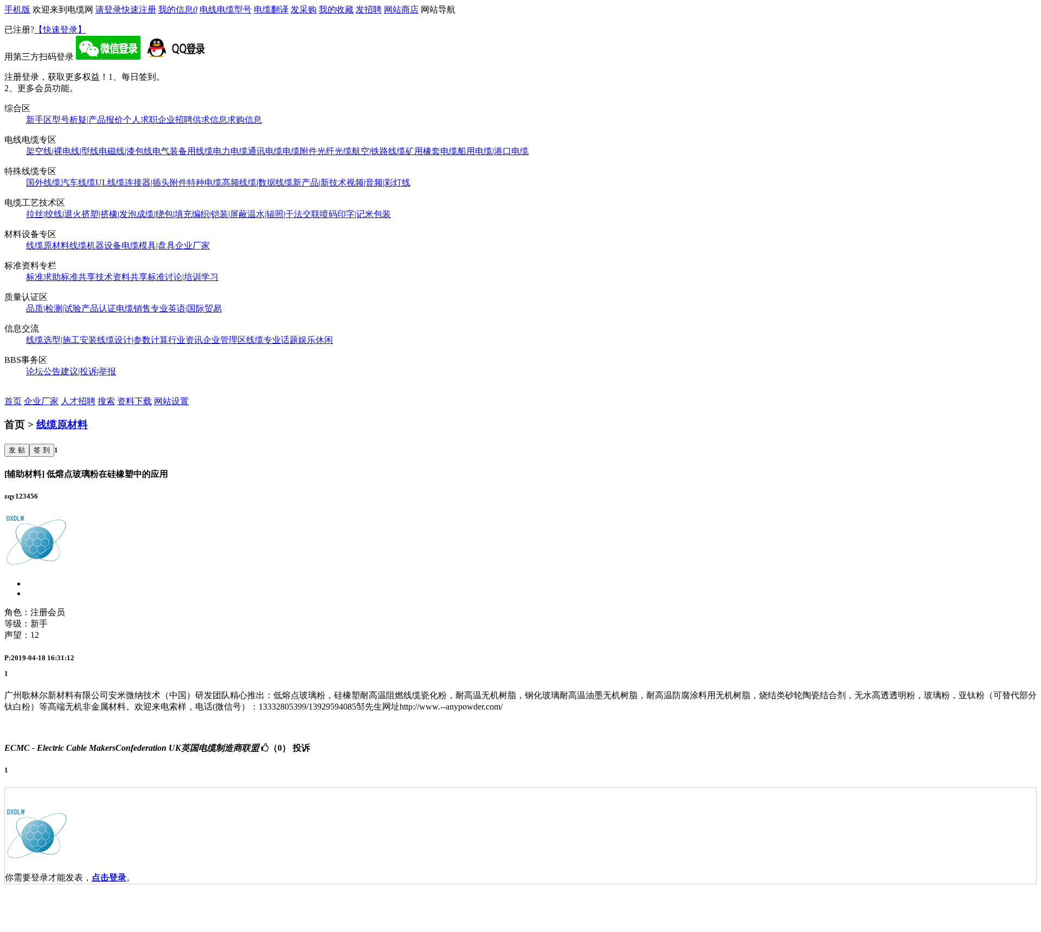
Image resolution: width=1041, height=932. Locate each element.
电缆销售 (133, 308)
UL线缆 (110, 182)
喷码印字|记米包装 (355, 214)
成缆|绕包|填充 (164, 214)
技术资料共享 (121, 277)
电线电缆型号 (226, 9)
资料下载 (134, 401)
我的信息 (177, 9)
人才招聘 (78, 401)
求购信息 (244, 119)
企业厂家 (192, 245)
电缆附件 (299, 151)
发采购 (304, 9)
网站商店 (401, 9)
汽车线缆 (78, 182)
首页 (13, 401)
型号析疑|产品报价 (87, 119)
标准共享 (78, 277)
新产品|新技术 (319, 182)
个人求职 (140, 119)
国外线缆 (43, 182)
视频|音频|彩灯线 (378, 182)
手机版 (17, 9)
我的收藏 (336, 9)
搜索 (106, 401)
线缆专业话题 (272, 339)
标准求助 (43, 277)
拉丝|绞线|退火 (53, 214)
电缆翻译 (271, 9)
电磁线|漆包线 (125, 151)
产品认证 (98, 308)
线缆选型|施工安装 (61, 339)
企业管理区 (224, 339)
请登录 (108, 9)
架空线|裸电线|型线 (62, 151)
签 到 (42, 450)
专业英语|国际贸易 (186, 308)
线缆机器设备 (95, 245)
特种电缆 (204, 182)
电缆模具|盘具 (148, 245)
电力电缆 (230, 151)
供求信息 (209, 119)
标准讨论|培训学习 (183, 277)
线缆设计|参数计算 (132, 339)
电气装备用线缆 (182, 151)
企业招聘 (175, 119)
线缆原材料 (47, 245)
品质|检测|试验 (53, 308)
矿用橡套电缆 (432, 151)
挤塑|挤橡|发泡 (109, 214)
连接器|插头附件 (156, 182)
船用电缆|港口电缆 (493, 151)
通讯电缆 (265, 151)
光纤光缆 (334, 151)
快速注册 (138, 9)
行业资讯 (185, 339)
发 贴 (17, 450)
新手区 (39, 119)
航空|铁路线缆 (379, 151)
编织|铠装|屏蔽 (219, 214)
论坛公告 (43, 371)
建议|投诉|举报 (88, 371)
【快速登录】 (60, 29)
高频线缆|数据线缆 (257, 182)
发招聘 (369, 9)
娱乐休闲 (315, 339)
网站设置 (171, 401)
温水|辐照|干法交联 (283, 214)
